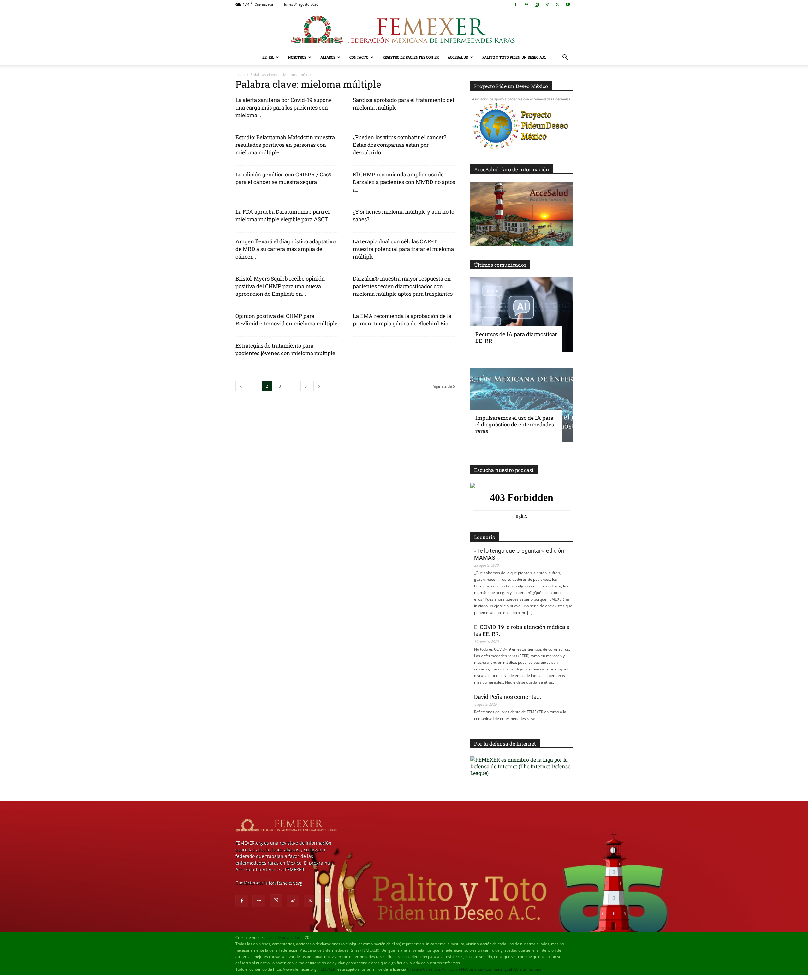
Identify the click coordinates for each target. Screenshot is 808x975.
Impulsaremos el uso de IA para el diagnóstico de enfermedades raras (514, 424)
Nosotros (297, 57)
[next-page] (318, 386)
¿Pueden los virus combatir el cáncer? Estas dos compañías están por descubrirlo (399, 145)
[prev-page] (240, 386)
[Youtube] (568, 4)
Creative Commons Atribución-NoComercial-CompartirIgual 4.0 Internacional (474, 969)
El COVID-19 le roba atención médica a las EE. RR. (522, 630)
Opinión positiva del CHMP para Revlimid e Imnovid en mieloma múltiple (286, 319)
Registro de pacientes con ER (411, 57)
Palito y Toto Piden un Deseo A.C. (514, 57)
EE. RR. (268, 57)
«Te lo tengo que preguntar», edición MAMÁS (519, 554)
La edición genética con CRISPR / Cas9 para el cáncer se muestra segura (283, 178)
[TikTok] (547, 4)
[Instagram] (536, 4)
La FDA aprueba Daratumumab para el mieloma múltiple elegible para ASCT (282, 215)
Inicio (240, 74)
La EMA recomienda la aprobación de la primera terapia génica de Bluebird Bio (402, 319)
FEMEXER (327, 969)
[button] (565, 58)
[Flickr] (526, 4)
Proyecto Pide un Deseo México (511, 86)
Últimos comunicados (500, 264)
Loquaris (484, 537)
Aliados (327, 57)
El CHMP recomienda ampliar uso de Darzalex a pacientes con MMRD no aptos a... (404, 182)
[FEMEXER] (404, 29)
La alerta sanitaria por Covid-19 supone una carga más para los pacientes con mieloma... (283, 107)
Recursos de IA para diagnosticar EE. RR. (516, 337)
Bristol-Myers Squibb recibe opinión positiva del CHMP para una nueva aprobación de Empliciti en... (280, 286)
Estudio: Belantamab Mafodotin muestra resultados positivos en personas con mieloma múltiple (285, 145)
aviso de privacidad (283, 937)
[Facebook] (515, 4)
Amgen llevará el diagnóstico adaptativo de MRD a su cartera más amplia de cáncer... (285, 249)
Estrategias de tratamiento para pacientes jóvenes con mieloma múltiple (285, 349)
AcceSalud (458, 57)
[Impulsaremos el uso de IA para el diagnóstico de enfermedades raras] (521, 405)
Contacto (358, 57)
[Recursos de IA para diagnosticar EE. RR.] (521, 314)
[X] (557, 4)
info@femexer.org (283, 883)
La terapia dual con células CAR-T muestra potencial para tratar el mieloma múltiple (403, 249)
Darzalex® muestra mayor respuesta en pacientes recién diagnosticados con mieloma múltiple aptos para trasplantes (403, 286)
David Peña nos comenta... (507, 696)
